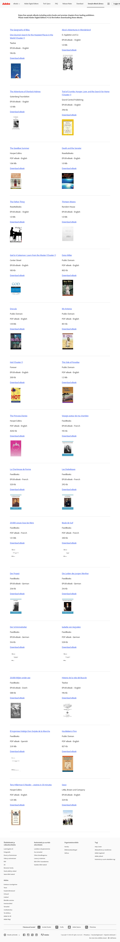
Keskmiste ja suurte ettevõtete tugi (105, 859)
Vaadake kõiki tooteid (40, 865)
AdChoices (113, 938)
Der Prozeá (14, 573)
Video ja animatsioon (10, 858)
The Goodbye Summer (19, 148)
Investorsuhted (8, 903)
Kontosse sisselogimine (10, 884)
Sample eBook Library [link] (95, 4)
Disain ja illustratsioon (10, 855)
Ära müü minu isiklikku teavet (98, 938)
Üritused (6, 894)
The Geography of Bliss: (20, 30)
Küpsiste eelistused (109, 935)
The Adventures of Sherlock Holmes (25, 91)
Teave (5, 887)
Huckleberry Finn (69, 731)
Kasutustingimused (96, 935)
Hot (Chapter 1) (16, 362)
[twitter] (32, 935)
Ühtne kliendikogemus (40, 855)
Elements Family (8, 868)
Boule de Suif (67, 523)
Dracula (13, 308)
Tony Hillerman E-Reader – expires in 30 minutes (31, 784)
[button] (108, 4)
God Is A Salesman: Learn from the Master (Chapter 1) (33, 255)
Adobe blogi (7, 919)
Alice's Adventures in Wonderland (76, 30)
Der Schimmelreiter (18, 627)
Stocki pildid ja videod (10, 871)
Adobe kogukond (99, 853)
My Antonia (67, 308)
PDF (5, 861)
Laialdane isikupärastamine (42, 849)
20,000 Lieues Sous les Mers (22, 523)
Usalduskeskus (8, 910)
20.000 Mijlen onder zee (20, 677)
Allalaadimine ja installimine (103, 850)
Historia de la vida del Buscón (74, 677)
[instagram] (28, 935)
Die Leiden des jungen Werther (75, 573)
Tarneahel (6, 906)
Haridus (66, 847)
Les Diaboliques (68, 469)
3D (4, 865)
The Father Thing (17, 201)
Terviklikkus (7, 913)
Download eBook (17, 58)
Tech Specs (46, 4)
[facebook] (24, 935)
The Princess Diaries (18, 415)
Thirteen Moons (69, 201)
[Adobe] (6, 3)
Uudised (6, 897)
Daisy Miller (67, 255)
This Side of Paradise (70, 362)
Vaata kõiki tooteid (9, 874)
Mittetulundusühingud (70, 850)
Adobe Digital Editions (31, 4)
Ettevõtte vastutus (9, 900)
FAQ (56, 4)
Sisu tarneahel (38, 852)
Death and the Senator (71, 148)
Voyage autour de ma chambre (75, 415)
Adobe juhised (99, 856)
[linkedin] (36, 935)
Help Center (98, 847)
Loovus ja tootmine (39, 858)
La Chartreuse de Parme (20, 469)
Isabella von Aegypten (71, 627)
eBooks (15, 4)
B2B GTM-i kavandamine (41, 861)
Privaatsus (87, 935)
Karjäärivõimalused (9, 891)
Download (80, 4)
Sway (64, 784)
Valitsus (66, 853)
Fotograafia (7, 852)
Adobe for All (7, 916)
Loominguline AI (8, 849)
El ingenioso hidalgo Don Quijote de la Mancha (30, 731)
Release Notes (67, 4)
